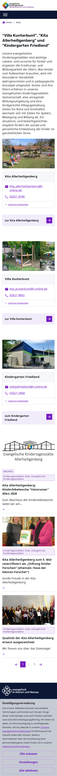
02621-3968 (17, 393)
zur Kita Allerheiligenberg (22, 220)
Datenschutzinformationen (16, 746)
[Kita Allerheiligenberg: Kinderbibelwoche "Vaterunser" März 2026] (28, 509)
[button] (28, 204)
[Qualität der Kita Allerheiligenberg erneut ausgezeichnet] (28, 654)
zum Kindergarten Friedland (17, 418)
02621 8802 (17, 295)
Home (9, 22)
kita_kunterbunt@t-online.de (28, 289)
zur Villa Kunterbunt (18, 319)
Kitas (18, 22)
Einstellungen (28, 762)
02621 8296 (17, 197)
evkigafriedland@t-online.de (28, 387)
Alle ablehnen (28, 770)
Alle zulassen (28, 754)
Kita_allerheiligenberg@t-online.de (26, 188)
